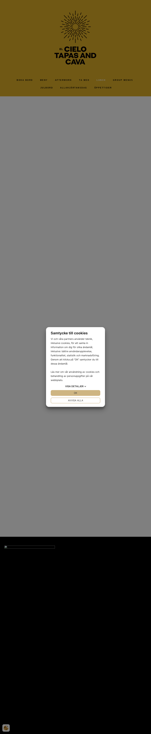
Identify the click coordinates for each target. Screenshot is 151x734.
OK (75, 392)
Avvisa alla (75, 400)
